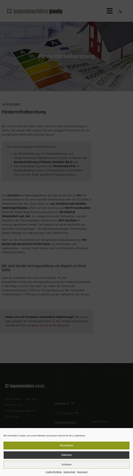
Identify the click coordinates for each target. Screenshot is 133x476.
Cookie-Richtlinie (54, 472)
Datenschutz (69, 472)
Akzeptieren (66, 445)
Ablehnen (66, 454)
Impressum (82, 472)
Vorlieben (66, 464)
